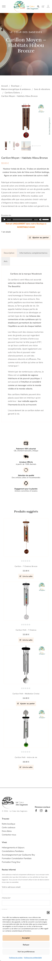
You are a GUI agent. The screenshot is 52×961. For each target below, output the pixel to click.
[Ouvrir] (4, 6)
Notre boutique (8, 824)
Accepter (26, 938)
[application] (26, 219)
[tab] (9, 253)
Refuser (26, 945)
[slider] (45, 219)
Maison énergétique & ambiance (16, 89)
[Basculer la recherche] (38, 6)
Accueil (4, 86)
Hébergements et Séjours (13, 847)
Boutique (15, 86)
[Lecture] (4, 219)
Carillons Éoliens (12, 92)
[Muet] (40, 219)
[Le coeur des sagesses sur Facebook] (36, 811)
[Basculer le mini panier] (43, 6)
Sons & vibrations (42, 89)
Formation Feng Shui (11, 862)
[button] (48, 912)
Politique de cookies (16, 958)
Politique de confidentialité (33, 958)
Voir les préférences (26, 951)
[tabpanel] (26, 343)
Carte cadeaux (8, 827)
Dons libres (7, 831)
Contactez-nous (9, 834)
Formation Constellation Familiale (17, 858)
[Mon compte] (48, 6)
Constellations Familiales (13, 851)
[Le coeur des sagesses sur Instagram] (41, 811)
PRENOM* (6, 898)
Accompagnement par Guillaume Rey (18, 854)
